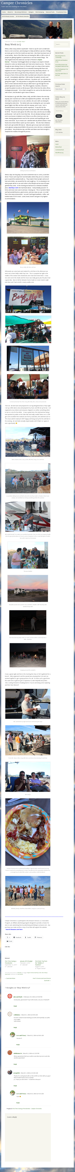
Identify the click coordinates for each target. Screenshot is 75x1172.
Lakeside (19, 972)
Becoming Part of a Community (60, 56)
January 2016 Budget (26, 961)
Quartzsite (7, 974)
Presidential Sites (61, 12)
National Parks (50, 12)
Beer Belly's (44, 972)
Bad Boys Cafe (13, 188)
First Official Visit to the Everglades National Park (61, 65)
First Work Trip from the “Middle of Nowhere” (41, 963)
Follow (58, 116)
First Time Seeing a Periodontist (10, 962)
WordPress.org (59, 152)
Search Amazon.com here (14, 929)
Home (4, 12)
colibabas (17, 1015)
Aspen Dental (30, 972)
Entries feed (58, 147)
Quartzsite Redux (10, 978)
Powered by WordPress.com (37, 1169)
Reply (15, 1006)
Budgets (31, 12)
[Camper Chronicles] (37, 29)
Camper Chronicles (16, 3)
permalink (20, 974)
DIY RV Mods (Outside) (22, 16)
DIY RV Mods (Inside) (8, 16)
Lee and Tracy (21, 41)
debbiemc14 (18, 1053)
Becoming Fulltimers (21, 12)
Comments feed (59, 150)
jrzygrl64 (17, 1073)
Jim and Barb (18, 997)
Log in (57, 144)
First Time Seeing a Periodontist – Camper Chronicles (27, 1108)
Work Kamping (39, 12)
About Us (10, 12)
